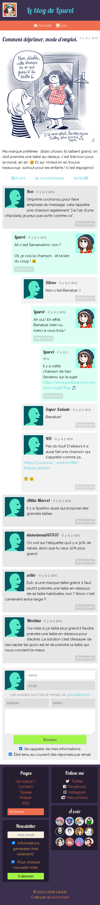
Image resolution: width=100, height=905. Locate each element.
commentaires (49, 178)
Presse (25, 797)
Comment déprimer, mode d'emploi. (40, 39)
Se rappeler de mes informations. (52, 749)
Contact (26, 787)
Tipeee (26, 792)
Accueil (44, 25)
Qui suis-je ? (26, 781)
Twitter (77, 781)
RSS (25, 803)
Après (79, 178)
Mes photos (77, 797)
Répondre (85, 224)
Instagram (77, 792)
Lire (63, 25)
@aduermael (58, 897)
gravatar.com (78, 695)
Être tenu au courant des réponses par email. (52, 754)
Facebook (76, 787)
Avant (20, 178)
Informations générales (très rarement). (26, 848)
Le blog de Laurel (50, 10)
